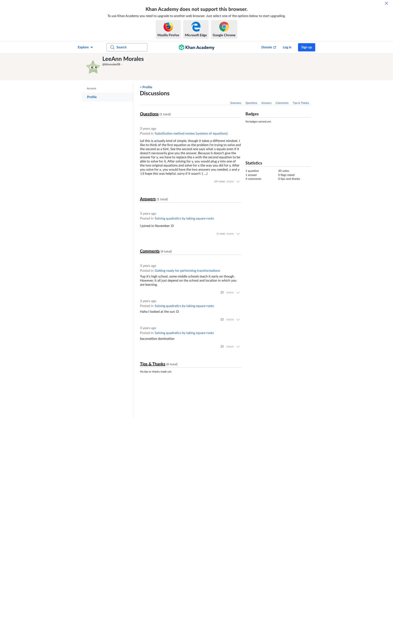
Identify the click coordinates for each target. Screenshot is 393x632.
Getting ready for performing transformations (187, 270)
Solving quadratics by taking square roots (184, 218)
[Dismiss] (386, 3)
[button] (93, 67)
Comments (282, 103)
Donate (266, 47)
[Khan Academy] (197, 47)
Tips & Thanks (301, 103)
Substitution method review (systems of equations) (191, 133)
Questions (251, 103)
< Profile (146, 87)
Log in (287, 47)
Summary (235, 103)
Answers (266, 103)
